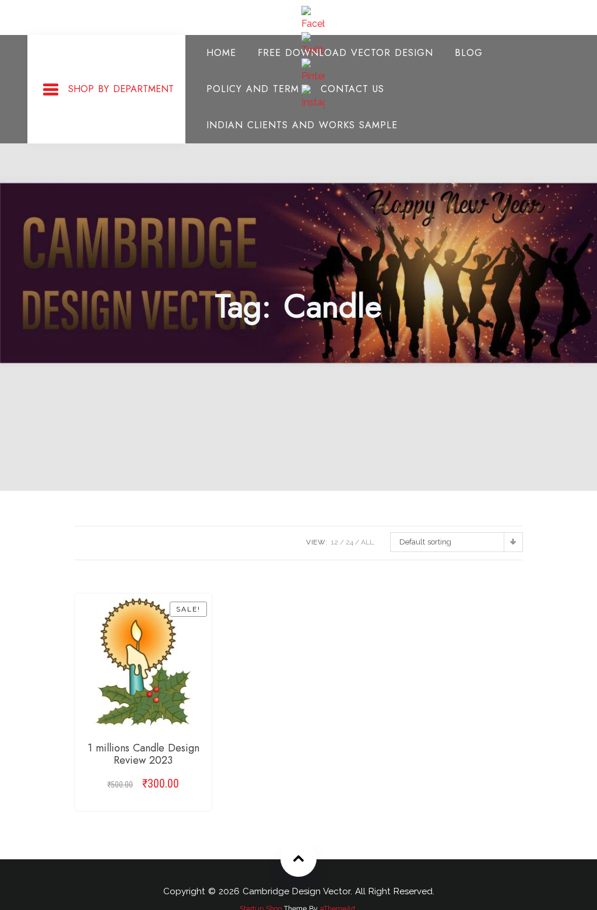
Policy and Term (252, 89)
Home (221, 52)
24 (349, 542)
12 (334, 542)
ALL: (368, 542)
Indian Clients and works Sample (302, 125)
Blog (469, 52)
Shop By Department (121, 89)
